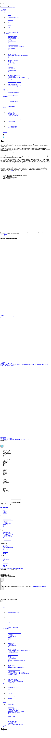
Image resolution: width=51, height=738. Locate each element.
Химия (9, 43)
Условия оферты (19, 568)
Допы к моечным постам (8, 538)
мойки (41, 165)
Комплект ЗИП (11, 87)
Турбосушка (10, 67)
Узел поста (10, 39)
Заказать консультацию (5, 586)
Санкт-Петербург (11, 7)
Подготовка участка (12, 113)
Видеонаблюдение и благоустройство (16, 119)
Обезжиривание (11, 68)
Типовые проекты (7, 526)
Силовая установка (12, 41)
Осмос (9, 52)
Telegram (5, 511)
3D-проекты (5, 552)
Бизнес (4, 107)
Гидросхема (10, 40)
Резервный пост (11, 76)
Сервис (4, 130)
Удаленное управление (8, 525)
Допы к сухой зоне (7, 540)
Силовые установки (7, 523)
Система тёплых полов (13, 57)
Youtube (4, 512)
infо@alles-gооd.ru (4, 507)
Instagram (5, 513)
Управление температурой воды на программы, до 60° (19, 55)
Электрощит (10, 42)
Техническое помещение (13, 115)
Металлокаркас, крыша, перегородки (16, 116)
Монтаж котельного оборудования (15, 86)
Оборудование (6, 33)
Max (4, 510)
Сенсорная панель (12, 37)
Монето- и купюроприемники (14, 82)
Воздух (9, 71)
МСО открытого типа (12, 127)
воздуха (11, 170)
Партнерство (5, 96)
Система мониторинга (8, 536)
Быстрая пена (11, 62)
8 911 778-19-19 (3, 7)
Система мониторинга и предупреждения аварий (18, 78)
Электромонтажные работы (14, 117)
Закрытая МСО (11, 128)
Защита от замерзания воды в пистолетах (16, 77)
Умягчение (10, 49)
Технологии (5, 90)
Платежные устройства (8, 520)
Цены (4, 89)
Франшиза (5, 545)
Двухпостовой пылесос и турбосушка (16, 72)
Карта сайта (5, 565)
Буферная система (12, 50)
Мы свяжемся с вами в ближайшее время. (9, 599)
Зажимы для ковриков (12, 80)
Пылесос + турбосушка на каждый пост (16, 65)
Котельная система (12, 56)
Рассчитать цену (3, 234)
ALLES (13, 178)
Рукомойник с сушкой (12, 79)
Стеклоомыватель (12, 63)
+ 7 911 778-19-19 (4, 505)
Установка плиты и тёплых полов (15, 114)
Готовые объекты (6, 549)
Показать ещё (3, 440)
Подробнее (2, 235)
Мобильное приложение (8, 547)
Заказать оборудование (16, 499)
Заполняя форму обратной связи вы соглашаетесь (29, 586)
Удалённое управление (13, 45)
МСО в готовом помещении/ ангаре (15, 129)
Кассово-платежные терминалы (14, 38)
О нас (4, 12)
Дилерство (5, 546)
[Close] (1, 446)
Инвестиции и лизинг (7, 550)
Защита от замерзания (7, 535)
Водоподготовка (6, 532)
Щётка (9, 61)
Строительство (6, 548)
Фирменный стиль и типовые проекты (16, 46)
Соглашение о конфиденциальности (8, 568)
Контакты (5, 132)
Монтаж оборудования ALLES (14, 85)
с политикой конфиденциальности (39, 586)
